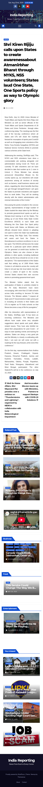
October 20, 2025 (13, 672)
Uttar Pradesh (10, 733)
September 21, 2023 (15, 560)
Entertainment (10, 621)
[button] (35, 26)
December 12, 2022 (15, 630)
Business (9, 550)
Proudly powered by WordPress (15, 774)
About (18, 782)
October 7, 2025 (13, 696)
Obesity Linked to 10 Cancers (18, 586)
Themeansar (21, 777)
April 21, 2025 (12, 719)
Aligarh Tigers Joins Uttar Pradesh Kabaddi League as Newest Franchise (20, 692)
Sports (8, 687)
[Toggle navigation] (20, 26)
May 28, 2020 (12, 591)
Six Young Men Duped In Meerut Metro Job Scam (20, 738)
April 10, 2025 (12, 743)
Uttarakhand (10, 710)
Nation (6, 39)
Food (7, 582)
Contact (24, 782)
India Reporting (21, 15)
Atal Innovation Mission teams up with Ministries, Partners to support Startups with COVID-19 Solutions (30, 391)
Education (9, 663)
